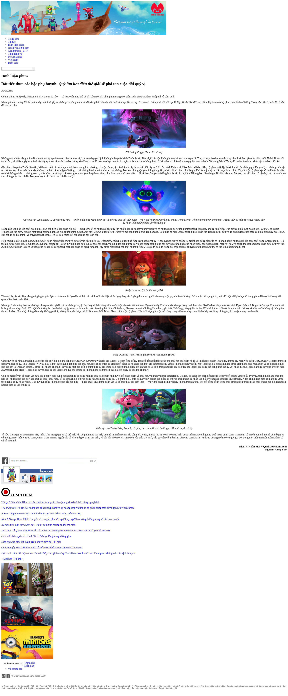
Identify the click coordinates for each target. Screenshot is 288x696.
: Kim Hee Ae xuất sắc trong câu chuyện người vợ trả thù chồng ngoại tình (50, 502)
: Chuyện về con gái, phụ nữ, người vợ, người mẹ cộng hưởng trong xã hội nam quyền (60, 519)
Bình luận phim (16, 44)
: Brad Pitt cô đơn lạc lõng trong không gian (36, 536)
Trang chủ (13, 38)
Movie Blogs (15, 56)
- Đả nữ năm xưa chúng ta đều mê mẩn (38, 524)
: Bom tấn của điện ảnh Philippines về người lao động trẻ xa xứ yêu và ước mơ (55, 530)
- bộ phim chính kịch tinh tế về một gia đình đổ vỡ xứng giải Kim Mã (41, 513)
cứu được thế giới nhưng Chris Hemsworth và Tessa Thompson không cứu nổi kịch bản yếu (68, 553)
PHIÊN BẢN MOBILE (13, 663)
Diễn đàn (13, 62)
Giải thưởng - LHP (18, 50)
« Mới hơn (6, 558)
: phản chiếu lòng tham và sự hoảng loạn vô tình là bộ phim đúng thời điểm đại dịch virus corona (67, 507)
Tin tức (12, 41)
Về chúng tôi (15, 668)
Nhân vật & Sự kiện (18, 47)
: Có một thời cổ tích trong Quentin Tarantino (41, 547)
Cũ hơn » (19, 558)
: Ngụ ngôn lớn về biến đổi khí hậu (31, 541)
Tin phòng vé (15, 53)
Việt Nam (13, 59)
